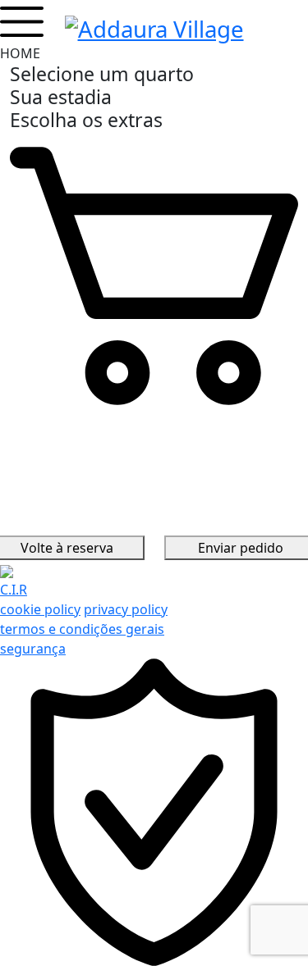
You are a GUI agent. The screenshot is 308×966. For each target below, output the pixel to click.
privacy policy (126, 609)
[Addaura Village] (154, 26)
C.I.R (13, 590)
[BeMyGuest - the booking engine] (6, 570)
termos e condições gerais (82, 629)
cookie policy (40, 609)
